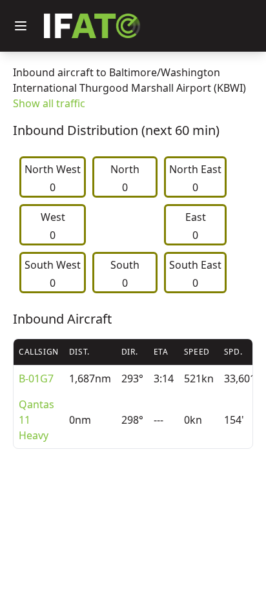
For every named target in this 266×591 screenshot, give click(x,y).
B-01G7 (36, 378)
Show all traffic (49, 103)
